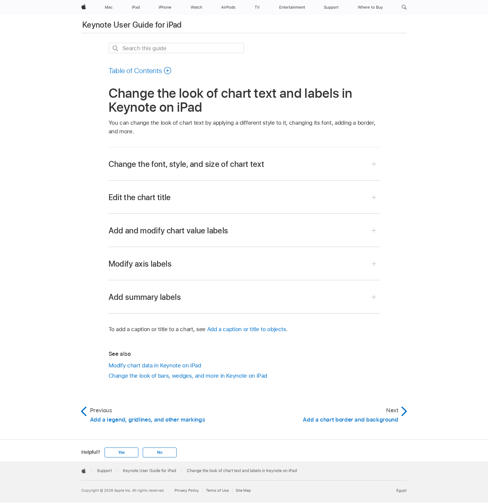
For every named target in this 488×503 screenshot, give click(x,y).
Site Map (243, 490)
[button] (404, 7)
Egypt (401, 490)
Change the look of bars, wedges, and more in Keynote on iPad (188, 375)
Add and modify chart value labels (168, 230)
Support (104, 470)
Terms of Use (217, 490)
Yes (121, 452)
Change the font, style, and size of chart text (187, 164)
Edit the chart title (140, 197)
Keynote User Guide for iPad (132, 25)
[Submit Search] (115, 48)
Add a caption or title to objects (246, 329)
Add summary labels (145, 297)
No (159, 452)
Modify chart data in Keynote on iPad (155, 365)
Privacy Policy (187, 490)
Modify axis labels (140, 264)
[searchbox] (176, 48)
